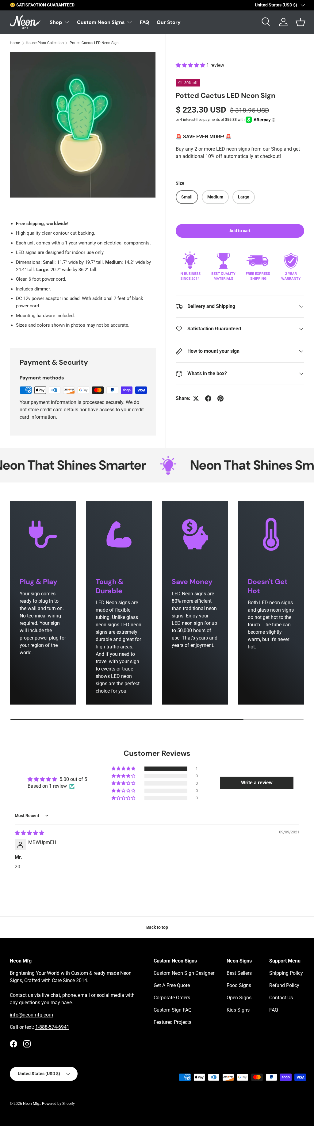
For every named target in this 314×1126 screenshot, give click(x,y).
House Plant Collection (45, 43)
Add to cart (240, 230)
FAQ (144, 22)
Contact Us (281, 998)
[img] (29, 833)
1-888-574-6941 (52, 1027)
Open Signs (239, 998)
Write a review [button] (257, 783)
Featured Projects (172, 1022)
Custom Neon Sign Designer (184, 973)
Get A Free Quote (172, 985)
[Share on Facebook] (208, 398)
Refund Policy (284, 985)
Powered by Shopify (58, 1103)
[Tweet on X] (196, 398)
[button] (191, 65)
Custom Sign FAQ (173, 1010)
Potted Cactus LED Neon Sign (94, 43)
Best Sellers (239, 973)
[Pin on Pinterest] (220, 398)
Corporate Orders (172, 998)
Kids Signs (238, 1010)
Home (15, 43)
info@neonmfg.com (31, 1015)
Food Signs (239, 985)
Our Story (169, 22)
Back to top (157, 927)
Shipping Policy (286, 973)
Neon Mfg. (31, 1103)
